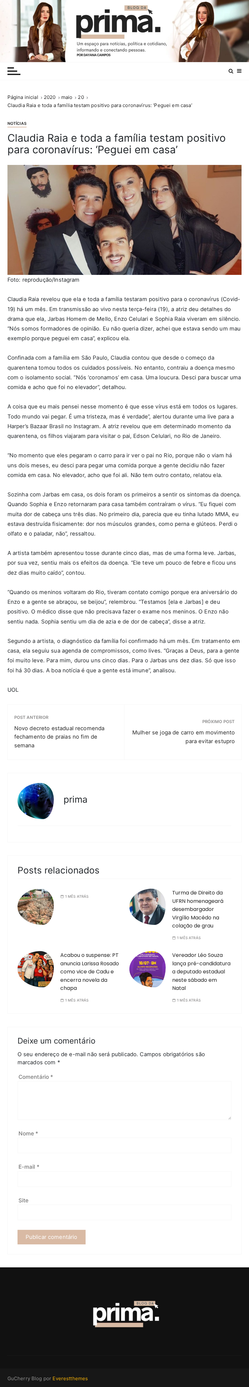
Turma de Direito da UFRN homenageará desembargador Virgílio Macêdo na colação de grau (197, 909)
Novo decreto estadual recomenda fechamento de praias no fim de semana (59, 737)
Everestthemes (70, 1378)
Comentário (35, 1077)
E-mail (29, 1167)
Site (23, 1200)
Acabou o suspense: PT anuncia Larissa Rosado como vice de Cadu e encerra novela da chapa (89, 971)
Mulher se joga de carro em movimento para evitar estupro (183, 736)
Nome (28, 1133)
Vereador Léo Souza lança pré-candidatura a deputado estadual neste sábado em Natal (201, 971)
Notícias (17, 123)
